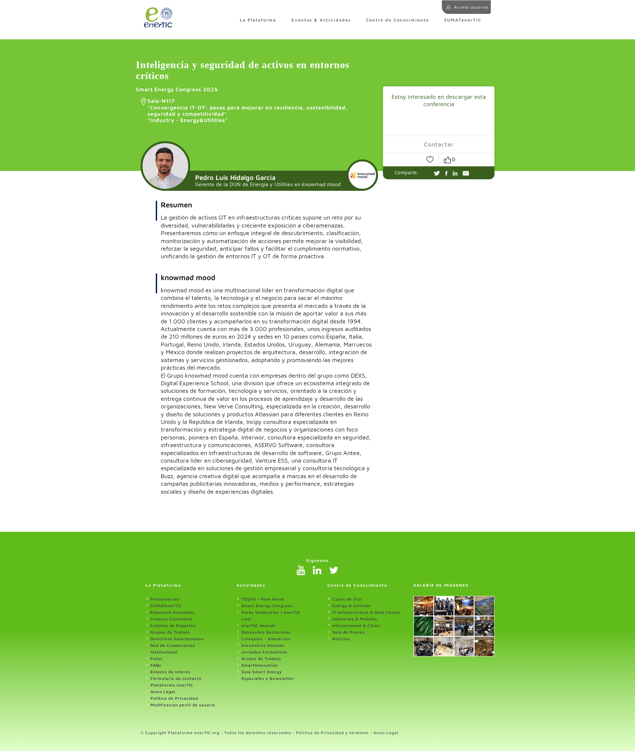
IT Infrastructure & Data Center (366, 612)
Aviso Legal (162, 691)
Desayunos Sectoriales (266, 632)
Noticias (341, 638)
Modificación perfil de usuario (182, 704)
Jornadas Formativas (264, 651)
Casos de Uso (346, 599)
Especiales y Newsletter (267, 678)
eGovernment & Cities (356, 625)
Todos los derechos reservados (257, 732)
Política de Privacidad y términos (332, 732)
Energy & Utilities (351, 605)
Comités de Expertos (173, 625)
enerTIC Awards (258, 625)
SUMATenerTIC (463, 20)
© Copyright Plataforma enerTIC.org (180, 732)
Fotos (156, 658)
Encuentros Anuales (262, 645)
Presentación (164, 599)
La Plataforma (258, 20)
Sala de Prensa (348, 632)
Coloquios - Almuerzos (265, 638)
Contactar (439, 144)
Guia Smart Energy (261, 671)
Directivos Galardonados (177, 638)
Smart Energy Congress (267, 605)
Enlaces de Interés (170, 671)
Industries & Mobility (354, 618)
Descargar (415, 121)
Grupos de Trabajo (170, 632)
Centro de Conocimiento (397, 20)
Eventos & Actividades (321, 20)
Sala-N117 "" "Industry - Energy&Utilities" (248, 110)
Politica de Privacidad (174, 698)
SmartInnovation (259, 665)
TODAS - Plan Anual (262, 599)
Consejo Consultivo (171, 618)
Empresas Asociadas (172, 612)
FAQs (155, 665)
